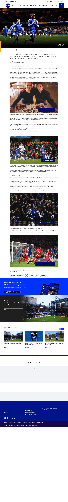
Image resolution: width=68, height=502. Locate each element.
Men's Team (25, 5)
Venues (6, 1)
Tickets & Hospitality (44, 5)
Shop (52, 5)
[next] (62, 329)
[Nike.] (58, 1)
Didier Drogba (43, 275)
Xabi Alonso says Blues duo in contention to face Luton (54, 344)
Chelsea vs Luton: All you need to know (13, 343)
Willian (37, 275)
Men (26, 275)
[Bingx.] (62, 1)
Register (51, 1)
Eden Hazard (20, 275)
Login (48, 1)
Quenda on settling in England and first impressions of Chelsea (33, 344)
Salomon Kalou (13, 275)
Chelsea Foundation (12, 1)
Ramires (31, 275)
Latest (13, 5)
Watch (19, 5)
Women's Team (33, 5)
